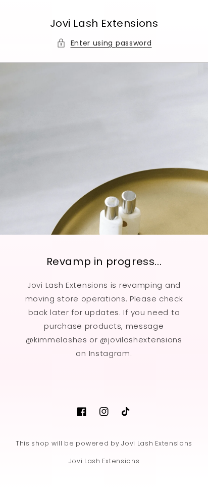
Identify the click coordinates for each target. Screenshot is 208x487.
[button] (104, 43)
